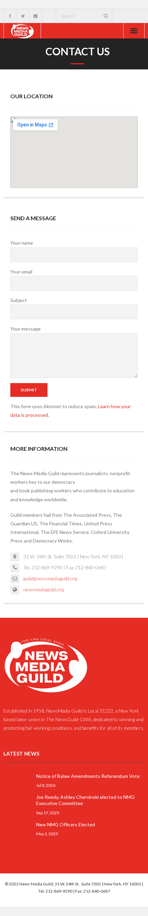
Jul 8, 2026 (45, 785)
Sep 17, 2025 (47, 812)
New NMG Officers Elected (65, 824)
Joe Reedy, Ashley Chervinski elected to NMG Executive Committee (85, 800)
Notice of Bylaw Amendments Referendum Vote (88, 776)
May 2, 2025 (47, 833)
